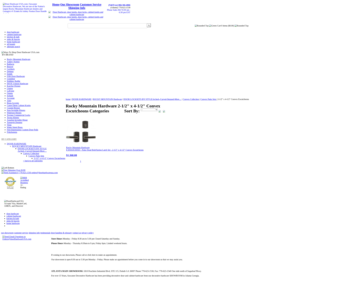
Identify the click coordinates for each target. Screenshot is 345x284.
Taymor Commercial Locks (18, 115)
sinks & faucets (13, 39)
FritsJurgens (12, 132)
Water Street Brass (15, 127)
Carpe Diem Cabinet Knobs (19, 105)
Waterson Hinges (14, 113)
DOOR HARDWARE (16, 144)
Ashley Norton (13, 62)
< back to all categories (33, 161)
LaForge (10, 91)
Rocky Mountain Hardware (18, 59)
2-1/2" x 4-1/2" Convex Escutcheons (49, 158)
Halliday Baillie (13, 81)
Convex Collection (31, 153)
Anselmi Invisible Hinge (17, 120)
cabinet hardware (14, 34)
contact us (77, 233)
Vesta (9, 125)
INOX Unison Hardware (17, 83)
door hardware (13, 32)
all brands (11, 44)
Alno (9, 100)
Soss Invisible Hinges (16, 110)
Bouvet (10, 66)
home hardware (13, 42)
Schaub (10, 96)
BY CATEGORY (9, 139)
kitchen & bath (13, 37)
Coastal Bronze (13, 108)
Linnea (10, 88)
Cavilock (11, 69)
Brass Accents (13, 103)
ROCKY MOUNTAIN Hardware (26, 146)
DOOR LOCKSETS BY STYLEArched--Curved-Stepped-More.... (32, 149)
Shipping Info (76, 7)
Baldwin (10, 64)
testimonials (45, 233)
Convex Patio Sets (36, 156)
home (68, 99)
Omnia (10, 93)
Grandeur (11, 79)
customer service (21, 233)
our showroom (7, 233)
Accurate (11, 98)
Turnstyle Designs (14, 122)
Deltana (10, 71)
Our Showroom (69, 4)
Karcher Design (13, 86)
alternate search (13, 46)
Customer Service (90, 4)
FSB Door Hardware (16, 76)
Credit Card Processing (10, 187)
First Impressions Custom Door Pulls (22, 130)
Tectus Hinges (13, 117)
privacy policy (88, 233)
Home (56, 4)
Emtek (9, 74)
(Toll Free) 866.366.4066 (119, 5)
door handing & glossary (61, 233)
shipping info (34, 233)
